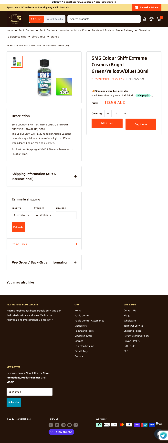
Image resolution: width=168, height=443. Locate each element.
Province (39, 208)
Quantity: (97, 113)
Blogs (127, 316)
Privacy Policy (132, 341)
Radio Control (26, 30)
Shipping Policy (133, 331)
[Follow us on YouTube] (69, 425)
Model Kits (80, 30)
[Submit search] (136, 19)
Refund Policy (19, 244)
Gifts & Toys (38, 37)
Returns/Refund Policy (136, 336)
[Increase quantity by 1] (125, 113)
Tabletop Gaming (16, 37)
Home (10, 30)
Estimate (18, 227)
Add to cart (107, 123)
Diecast (142, 30)
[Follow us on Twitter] (57, 425)
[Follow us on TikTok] (76, 425)
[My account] (144, 19)
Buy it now (141, 124)
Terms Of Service (133, 326)
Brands (55, 37)
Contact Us (130, 310)
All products (22, 45)
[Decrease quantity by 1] (108, 113)
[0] (159, 19)
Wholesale (130, 321)
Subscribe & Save (149, 7)
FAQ (126, 351)
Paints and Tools (101, 30)
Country (16, 208)
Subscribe (13, 402)
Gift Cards (129, 346)
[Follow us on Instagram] (63, 425)
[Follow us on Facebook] (51, 425)
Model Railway (124, 30)
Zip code (61, 208)
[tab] (36, 19)
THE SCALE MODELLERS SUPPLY (108, 79)
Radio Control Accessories (54, 30)
